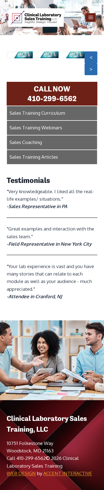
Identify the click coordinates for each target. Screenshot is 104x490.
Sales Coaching (25, 142)
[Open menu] (90, 17)
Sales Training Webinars (35, 127)
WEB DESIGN (21, 473)
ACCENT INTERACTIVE (67, 473)
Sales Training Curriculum (37, 113)
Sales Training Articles (33, 157)
